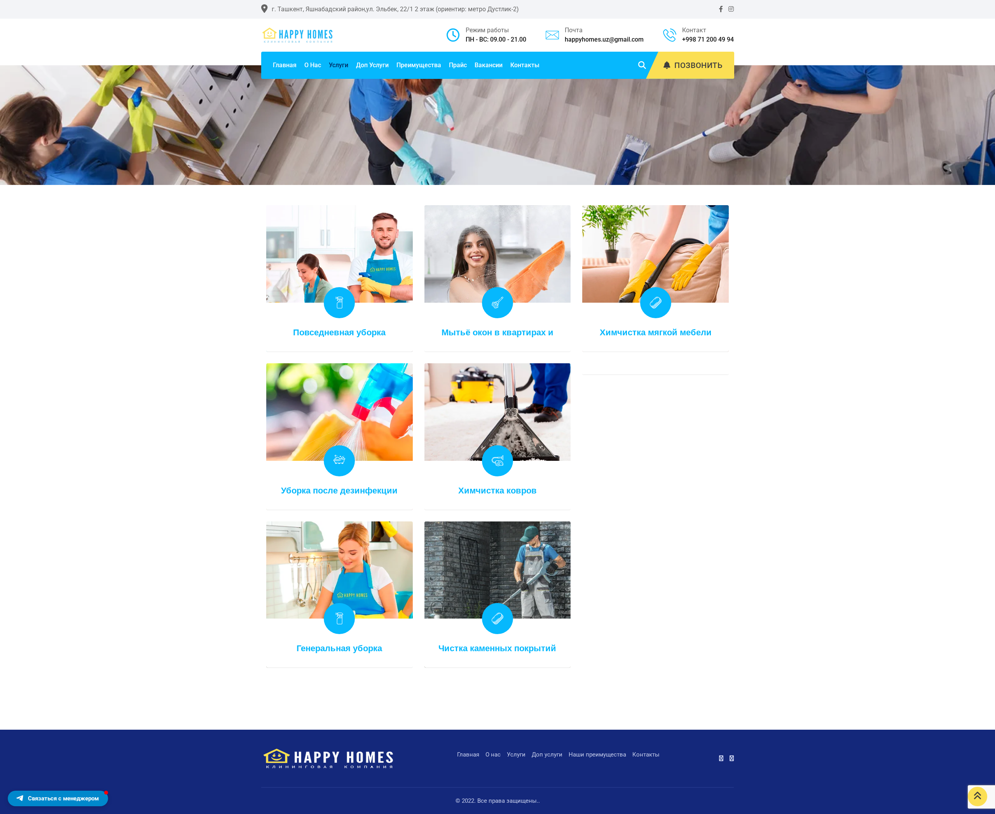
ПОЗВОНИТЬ (698, 65)
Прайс (458, 65)
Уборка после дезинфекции (339, 490)
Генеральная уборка (339, 648)
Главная (285, 65)
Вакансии (489, 65)
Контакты (524, 65)
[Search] (642, 65)
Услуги (338, 65)
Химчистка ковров (497, 490)
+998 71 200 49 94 (708, 39)
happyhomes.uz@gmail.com (604, 39)
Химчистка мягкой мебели (656, 332)
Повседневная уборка (339, 332)
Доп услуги (372, 65)
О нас (312, 65)
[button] (58, 798)
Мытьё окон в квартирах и (497, 332)
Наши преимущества (597, 754)
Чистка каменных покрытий (497, 648)
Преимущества (418, 65)
